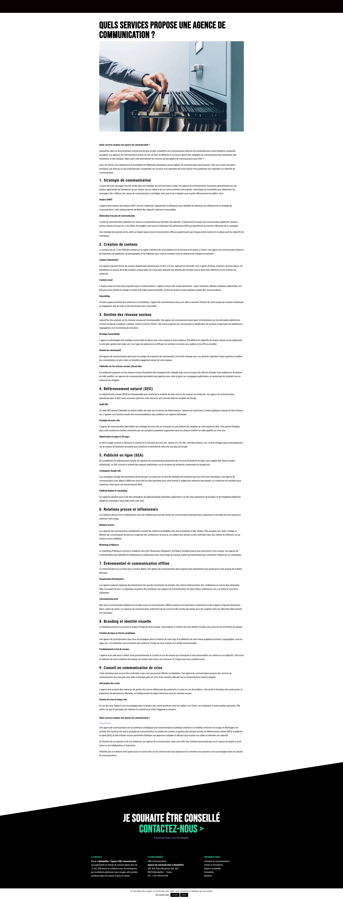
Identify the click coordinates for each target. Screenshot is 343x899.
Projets (89, 6)
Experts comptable (212, 868)
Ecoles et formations (213, 865)
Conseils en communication (216, 861)
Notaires (208, 875)
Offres (210, 6)
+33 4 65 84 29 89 (160, 875)
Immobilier (209, 872)
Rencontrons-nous (306, 6)
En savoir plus (162, 895)
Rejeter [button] (184, 895)
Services (168, 6)
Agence (128, 6)
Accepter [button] (175, 895)
